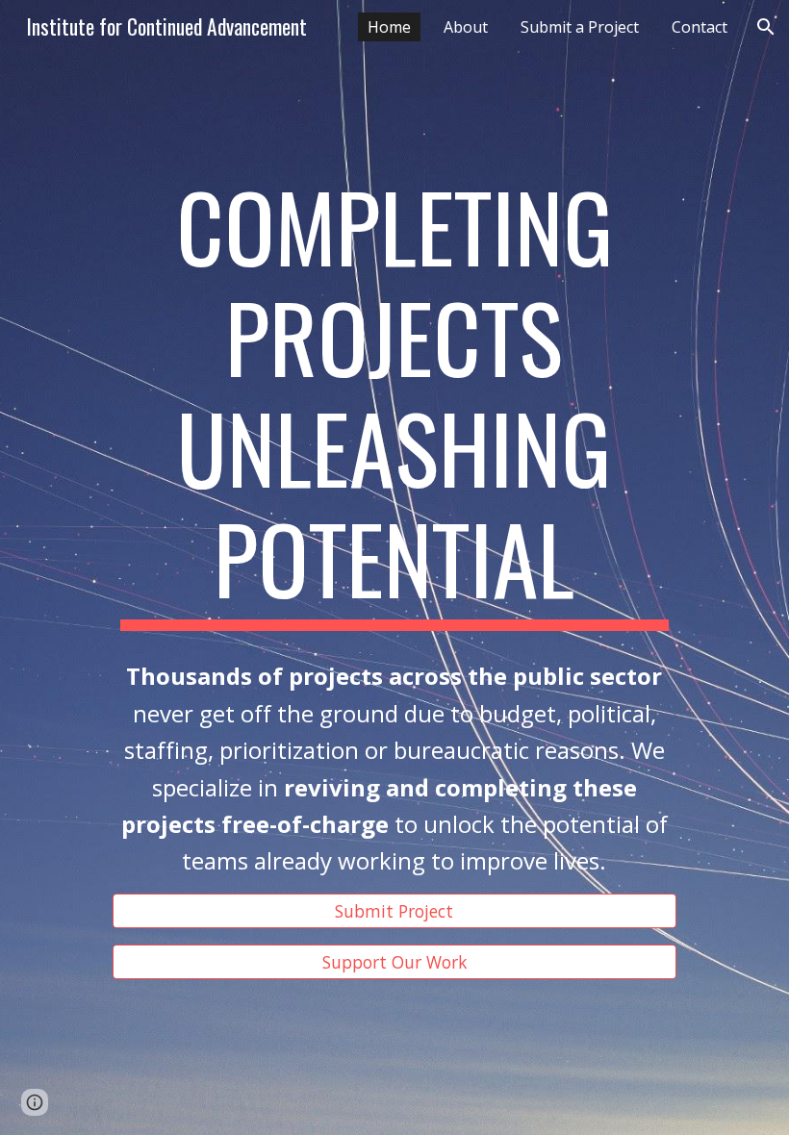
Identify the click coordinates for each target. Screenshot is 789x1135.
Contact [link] (699, 27)
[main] (394, 400)
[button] (766, 27)
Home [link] (389, 27)
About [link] (466, 27)
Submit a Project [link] (580, 27)
